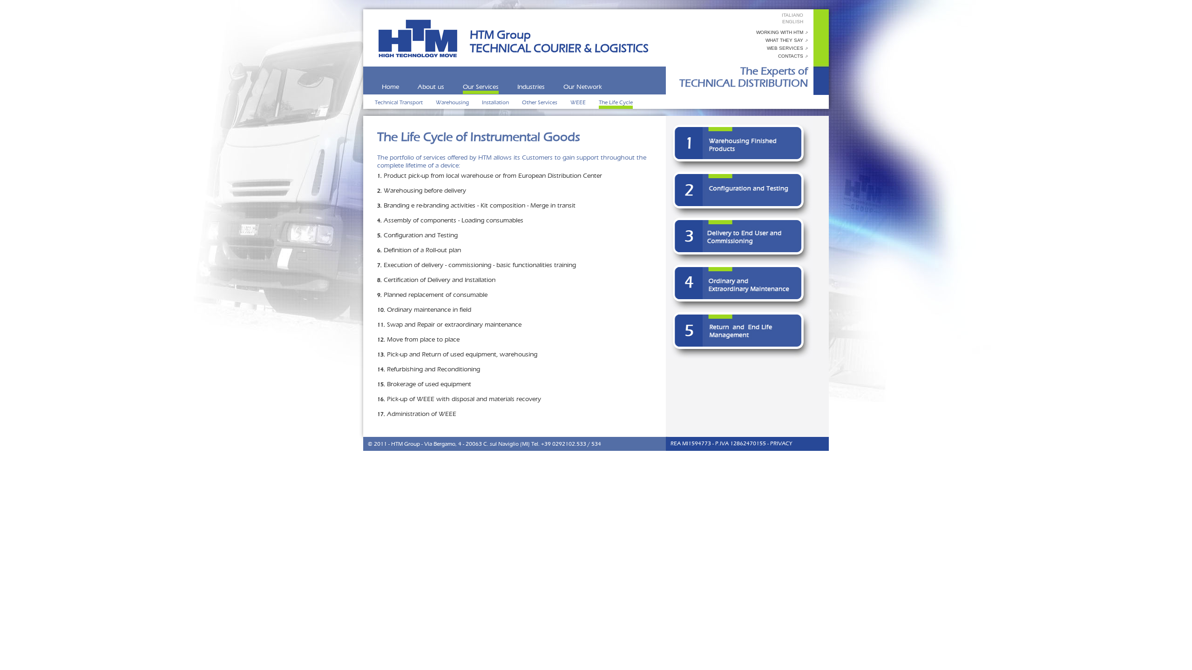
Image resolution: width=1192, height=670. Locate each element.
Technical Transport (399, 102)
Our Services (481, 87)
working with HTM (779, 32)
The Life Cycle (616, 102)
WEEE (578, 102)
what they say (784, 40)
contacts (790, 56)
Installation (496, 102)
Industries (531, 87)
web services (785, 48)
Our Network (582, 87)
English (792, 21)
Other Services (540, 102)
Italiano (792, 15)
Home (390, 87)
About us (431, 87)
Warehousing (453, 102)
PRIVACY (781, 443)
